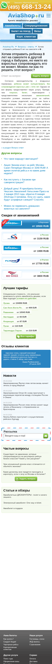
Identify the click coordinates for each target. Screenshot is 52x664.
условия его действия (26, 298)
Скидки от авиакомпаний (20, 215)
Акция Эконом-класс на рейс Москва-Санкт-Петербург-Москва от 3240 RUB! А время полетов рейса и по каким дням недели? (26, 169)
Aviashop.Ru (8, 47)
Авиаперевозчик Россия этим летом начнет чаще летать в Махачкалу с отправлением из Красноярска (25, 407)
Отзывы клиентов (15, 346)
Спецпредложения (36, 25)
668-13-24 (29, 6)
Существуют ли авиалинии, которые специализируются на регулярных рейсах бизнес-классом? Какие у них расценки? (22, 456)
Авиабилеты (13, 25)
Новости (9, 375)
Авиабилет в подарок (13, 508)
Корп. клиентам (26, 36)
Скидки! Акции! (9, 642)
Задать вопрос (41, 76)
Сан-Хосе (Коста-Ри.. (13, 308)
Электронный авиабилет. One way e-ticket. (22, 503)
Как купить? (8, 639)
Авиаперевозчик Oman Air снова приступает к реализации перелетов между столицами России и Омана (25, 395)
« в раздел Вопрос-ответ (12, 148)
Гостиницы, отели (37, 639)
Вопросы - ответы (26, 47)
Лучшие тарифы (15, 288)
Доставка (33, 661)
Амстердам (8, 317)
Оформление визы (11, 661)
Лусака (6, 303)
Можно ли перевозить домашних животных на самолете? (22, 207)
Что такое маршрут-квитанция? (21, 159)
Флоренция (8, 321)
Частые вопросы (16, 448)
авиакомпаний (42, 95)
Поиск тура (8, 659)
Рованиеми (8, 312)
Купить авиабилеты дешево (23, 20)
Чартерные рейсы (10, 644)
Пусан (6, 326)
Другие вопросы (11, 153)
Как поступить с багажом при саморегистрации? (20, 181)
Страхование (35, 644)
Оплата (33, 659)
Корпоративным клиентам (10, 648)
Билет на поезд (20, 31)
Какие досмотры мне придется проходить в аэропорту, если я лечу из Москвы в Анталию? (24, 473)
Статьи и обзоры (16, 490)
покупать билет (18, 92)
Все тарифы (27, 336)
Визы (37, 31)
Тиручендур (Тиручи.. (13, 330)
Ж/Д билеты (35, 642)
